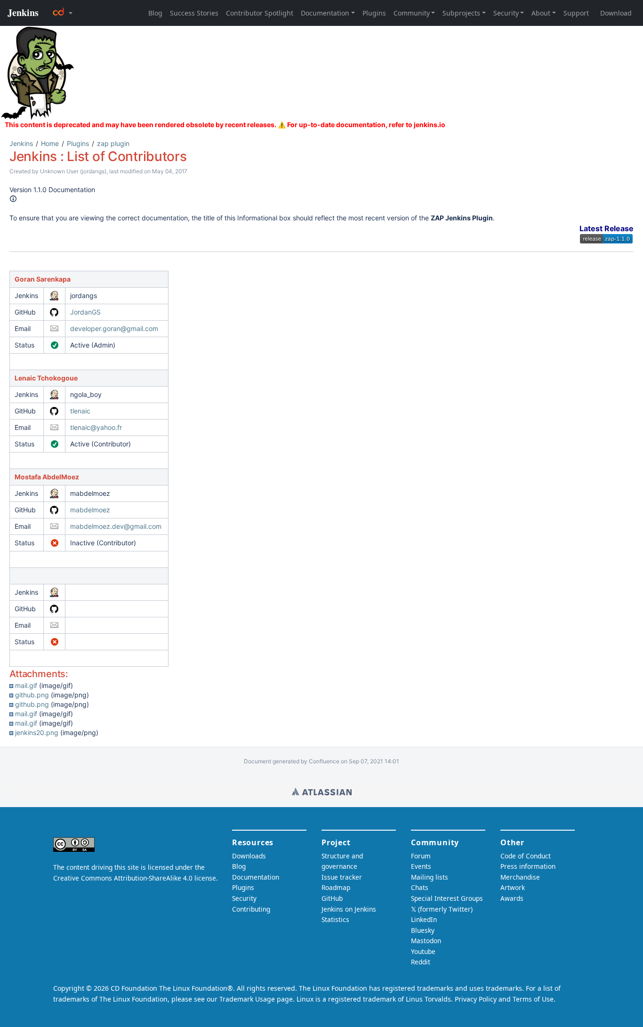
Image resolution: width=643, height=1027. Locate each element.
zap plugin (113, 143)
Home (50, 143)
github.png (32, 695)
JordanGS (85, 312)
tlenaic (80, 411)
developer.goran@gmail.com (114, 328)
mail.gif (26, 685)
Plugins (78, 143)
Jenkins (21, 143)
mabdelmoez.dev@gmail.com (115, 526)
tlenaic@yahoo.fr (96, 427)
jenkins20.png (36, 732)
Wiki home (322, 791)
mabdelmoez (90, 510)
